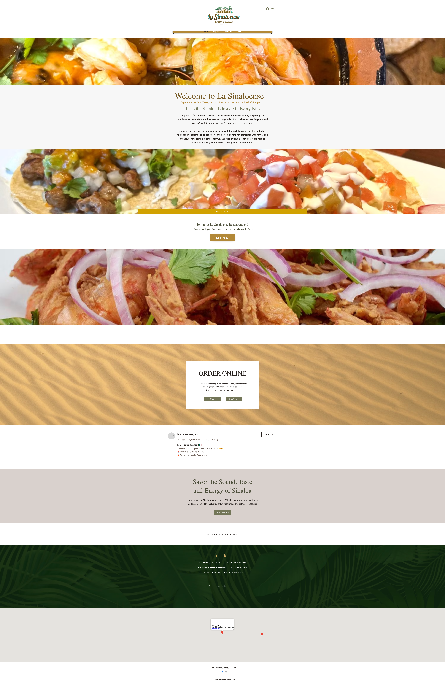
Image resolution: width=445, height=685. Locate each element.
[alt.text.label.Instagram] (434, 32)
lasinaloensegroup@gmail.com (221, 664)
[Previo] (13, 287)
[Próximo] (432, 287)
